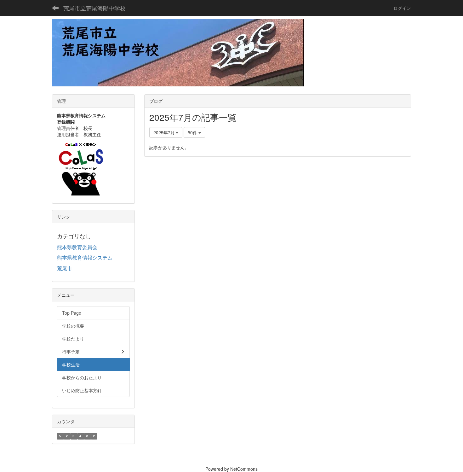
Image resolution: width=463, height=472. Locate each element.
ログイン (402, 8)
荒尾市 (64, 268)
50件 (193, 132)
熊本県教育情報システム (84, 257)
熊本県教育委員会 (77, 247)
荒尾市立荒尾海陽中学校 (94, 8)
